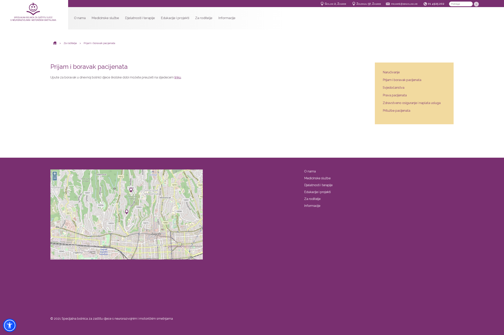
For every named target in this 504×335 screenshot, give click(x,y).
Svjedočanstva (393, 87)
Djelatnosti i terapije (140, 18)
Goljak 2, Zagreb (335, 3)
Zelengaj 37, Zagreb (368, 3)
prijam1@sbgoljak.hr (404, 3)
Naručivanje (391, 72)
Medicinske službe (105, 18)
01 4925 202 (436, 3)
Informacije (226, 18)
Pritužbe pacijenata (396, 110)
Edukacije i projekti (175, 18)
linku (177, 77)
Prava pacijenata (395, 95)
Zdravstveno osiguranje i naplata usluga (412, 103)
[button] (9, 325)
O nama (80, 18)
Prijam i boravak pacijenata (99, 43)
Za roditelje (203, 18)
